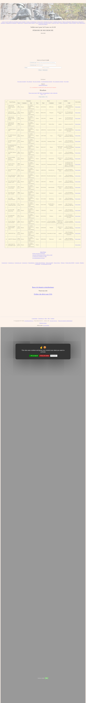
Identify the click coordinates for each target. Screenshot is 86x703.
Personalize (54, 355)
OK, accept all (34, 355)
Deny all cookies (45, 355)
